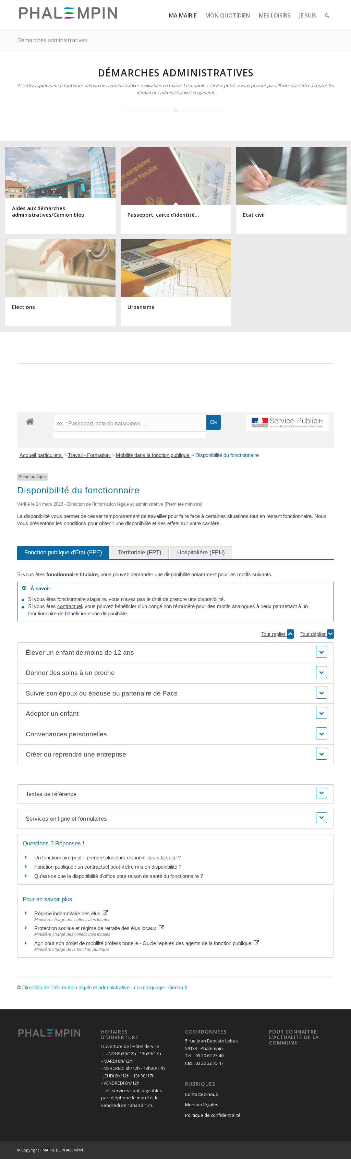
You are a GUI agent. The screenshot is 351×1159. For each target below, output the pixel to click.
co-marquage (149, 987)
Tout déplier (313, 634)
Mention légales (201, 1104)
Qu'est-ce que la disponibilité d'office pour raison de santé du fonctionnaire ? (118, 876)
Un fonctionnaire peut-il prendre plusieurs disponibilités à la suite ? (107, 857)
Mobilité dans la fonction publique (153, 455)
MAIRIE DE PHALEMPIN (63, 1149)
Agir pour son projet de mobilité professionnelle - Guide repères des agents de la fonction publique (143, 943)
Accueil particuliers (41, 455)
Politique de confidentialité (213, 1115)
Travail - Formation (89, 455)
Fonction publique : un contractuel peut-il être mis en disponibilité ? (107, 867)
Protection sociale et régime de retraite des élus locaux (96, 928)
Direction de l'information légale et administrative (76, 987)
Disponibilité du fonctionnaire (227, 455)
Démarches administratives (52, 40)
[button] (175, 653)
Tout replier (274, 634)
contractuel (69, 606)
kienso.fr (177, 987)
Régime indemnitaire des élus (68, 913)
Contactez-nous (201, 1094)
